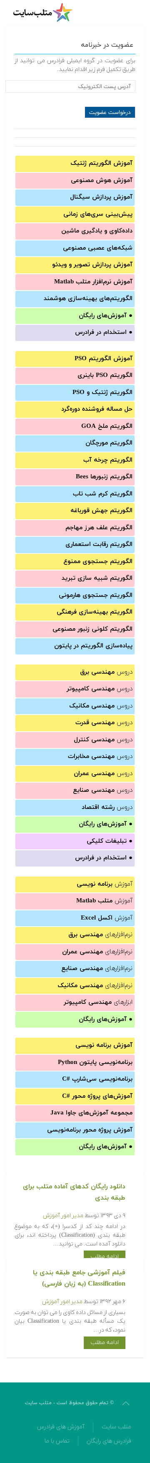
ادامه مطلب (104, 1257)
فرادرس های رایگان (109, 1441)
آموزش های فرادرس (61, 1427)
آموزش (104, 884)
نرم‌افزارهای (100, 934)
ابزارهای (98, 1002)
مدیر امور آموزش (63, 1216)
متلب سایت (116, 1427)
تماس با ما (57, 1441)
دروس (106, 672)
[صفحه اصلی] (43, 12)
